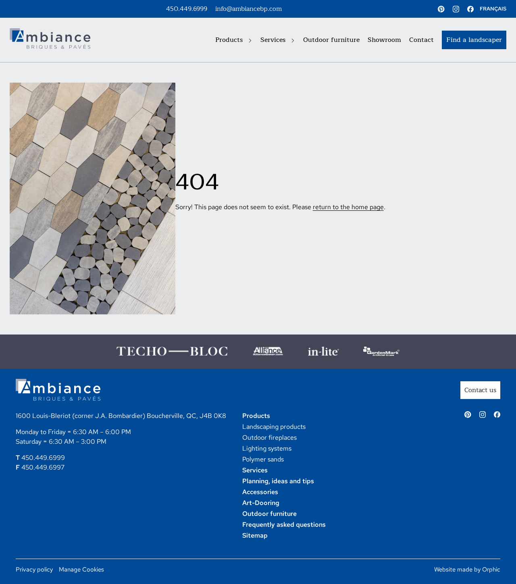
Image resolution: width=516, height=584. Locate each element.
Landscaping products (274, 426)
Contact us (480, 390)
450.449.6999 (186, 9)
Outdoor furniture (331, 40)
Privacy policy (34, 569)
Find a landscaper (474, 40)
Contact (421, 40)
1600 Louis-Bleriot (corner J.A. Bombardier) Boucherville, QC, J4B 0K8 (121, 416)
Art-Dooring (260, 503)
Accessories (260, 492)
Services (273, 40)
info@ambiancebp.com (248, 9)
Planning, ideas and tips (278, 481)
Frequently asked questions (284, 524)
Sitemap (255, 535)
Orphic (491, 569)
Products (230, 40)
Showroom (384, 40)
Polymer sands (263, 459)
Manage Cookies (81, 569)
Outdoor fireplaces (269, 437)
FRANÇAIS (493, 8)
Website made (453, 569)
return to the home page (348, 207)
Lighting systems (266, 448)
